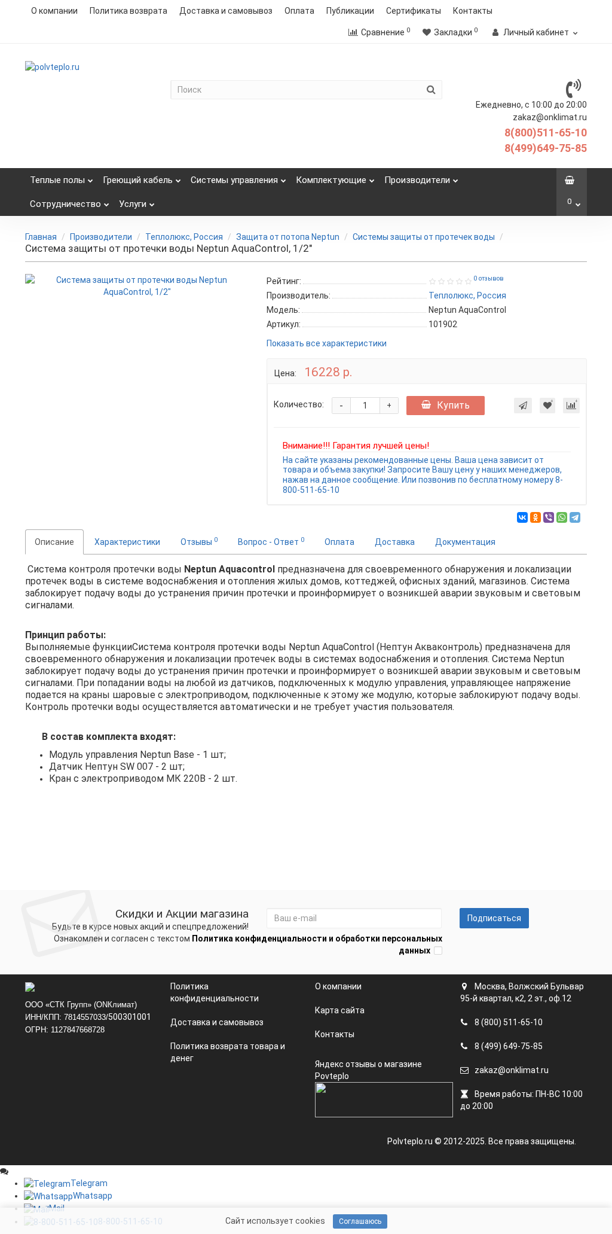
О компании (54, 11)
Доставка (395, 542)
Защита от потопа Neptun (287, 237)
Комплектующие (331, 180)
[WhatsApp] (561, 517)
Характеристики (127, 542)
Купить (453, 405)
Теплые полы (57, 180)
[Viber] (548, 517)
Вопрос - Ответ (271, 541)
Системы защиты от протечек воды (424, 237)
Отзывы (199, 541)
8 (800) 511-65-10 (508, 1022)
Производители (417, 180)
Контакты (472, 11)
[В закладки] (547, 405)
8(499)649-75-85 (545, 148)
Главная (41, 237)
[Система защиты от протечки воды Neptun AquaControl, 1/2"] (137, 286)
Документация (465, 542)
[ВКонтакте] (522, 517)
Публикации (350, 11)
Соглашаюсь (360, 1221)
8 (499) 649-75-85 (508, 1046)
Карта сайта (340, 1010)
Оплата (299, 11)
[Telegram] (575, 517)
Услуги (132, 204)
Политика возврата (128, 11)
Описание (54, 542)
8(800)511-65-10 (545, 132)
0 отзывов (488, 278)
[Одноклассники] (535, 517)
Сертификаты (413, 11)
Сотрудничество (65, 204)
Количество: (299, 404)
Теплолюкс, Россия (184, 237)
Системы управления (234, 180)
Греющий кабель (138, 180)
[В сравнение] (571, 405)
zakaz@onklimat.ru (511, 1070)
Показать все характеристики (327, 343)
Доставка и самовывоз (226, 11)
